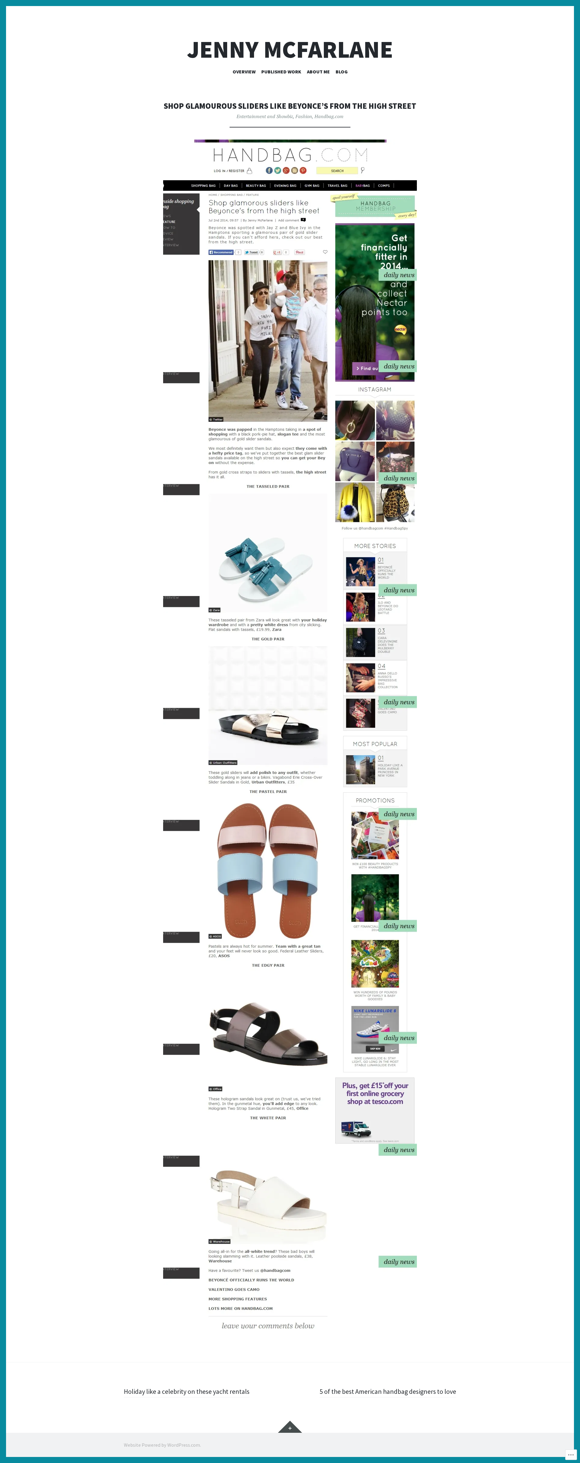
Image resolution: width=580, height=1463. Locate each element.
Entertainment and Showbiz (265, 116)
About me (318, 72)
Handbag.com (328, 116)
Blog (342, 72)
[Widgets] (290, 1427)
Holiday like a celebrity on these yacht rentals (187, 1391)
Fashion (303, 116)
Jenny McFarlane (290, 49)
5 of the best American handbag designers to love (388, 1391)
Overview (244, 72)
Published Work (281, 72)
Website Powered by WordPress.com (162, 1445)
